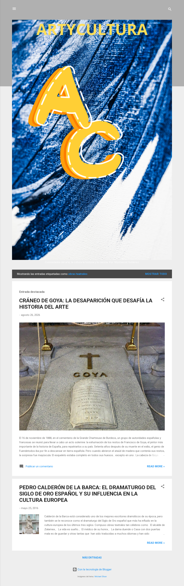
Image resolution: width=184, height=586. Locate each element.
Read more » (156, 466)
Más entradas (92, 557)
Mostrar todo (156, 274)
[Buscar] (170, 9)
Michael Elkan (101, 576)
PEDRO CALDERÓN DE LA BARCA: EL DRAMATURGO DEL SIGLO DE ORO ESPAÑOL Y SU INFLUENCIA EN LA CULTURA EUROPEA (87, 493)
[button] (162, 300)
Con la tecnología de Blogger (94, 569)
